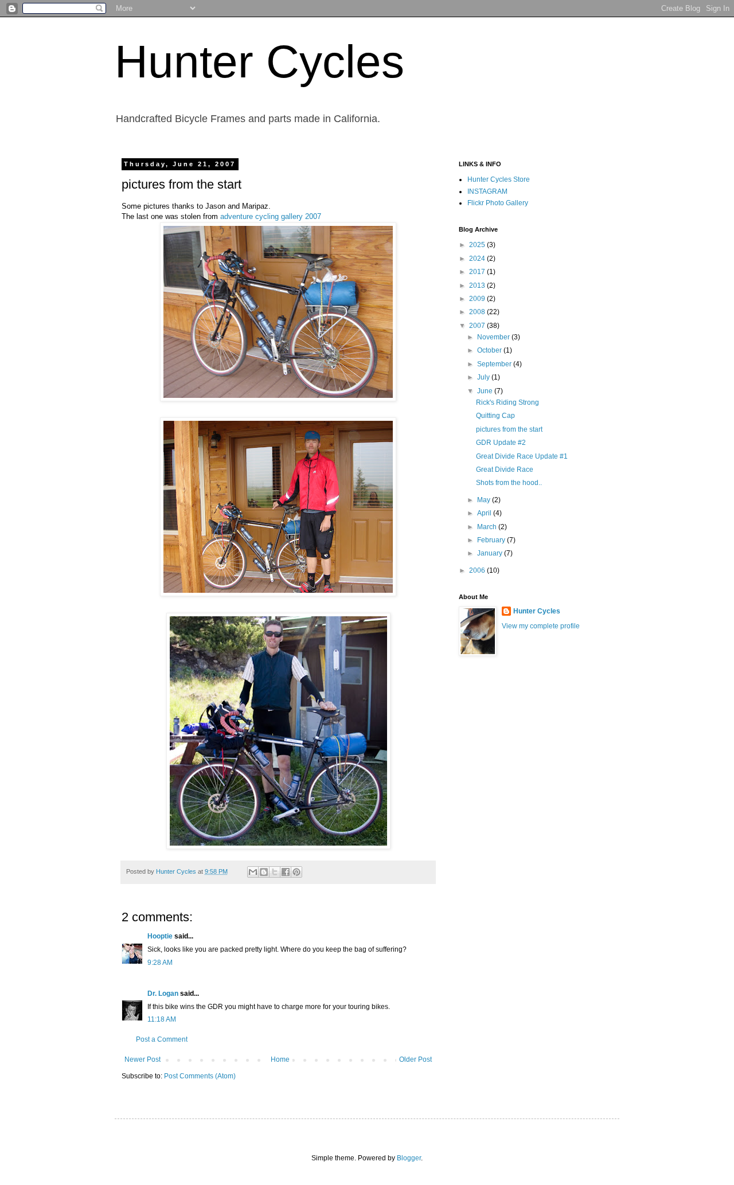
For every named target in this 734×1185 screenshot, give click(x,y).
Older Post (415, 1059)
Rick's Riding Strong (507, 402)
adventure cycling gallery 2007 (270, 216)
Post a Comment (162, 1039)
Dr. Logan (162, 994)
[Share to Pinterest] (296, 872)
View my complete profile (541, 626)
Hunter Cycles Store (498, 179)
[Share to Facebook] (285, 872)
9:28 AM (160, 963)
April (485, 513)
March (487, 527)
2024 (478, 259)
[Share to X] (274, 872)
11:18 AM (161, 1019)
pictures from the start (509, 429)
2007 (478, 326)
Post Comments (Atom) (200, 1076)
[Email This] (253, 872)
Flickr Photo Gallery (497, 203)
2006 (478, 570)
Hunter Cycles (259, 61)
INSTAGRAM (487, 191)
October (490, 350)
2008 (478, 312)
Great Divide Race (504, 470)
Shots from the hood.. (509, 483)
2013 (478, 285)
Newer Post (142, 1059)
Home (280, 1059)
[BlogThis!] (264, 872)
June (485, 391)
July (484, 377)
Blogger (409, 1158)
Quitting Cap (495, 416)
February (492, 540)
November (494, 337)
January (490, 553)
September (495, 364)
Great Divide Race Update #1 (522, 456)
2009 (478, 299)
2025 (478, 245)
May (484, 500)
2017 (478, 272)
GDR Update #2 (501, 443)
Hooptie (160, 936)
